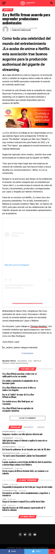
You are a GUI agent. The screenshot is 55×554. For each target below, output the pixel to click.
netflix (38, 361)
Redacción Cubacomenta (21, 30)
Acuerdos (22, 361)
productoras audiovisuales (15, 363)
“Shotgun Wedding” (38, 326)
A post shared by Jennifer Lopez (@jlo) (27, 303)
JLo (30, 361)
